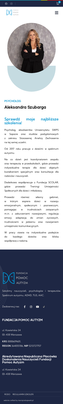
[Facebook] (6, 4)
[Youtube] (37, 306)
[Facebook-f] (24, 306)
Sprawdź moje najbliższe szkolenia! (31, 121)
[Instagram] (11, 4)
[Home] (12, 12)
